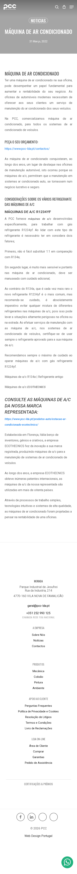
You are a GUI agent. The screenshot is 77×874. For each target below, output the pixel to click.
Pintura (38, 682)
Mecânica (38, 671)
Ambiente (38, 688)
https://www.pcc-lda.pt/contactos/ (27, 149)
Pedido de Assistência (38, 762)
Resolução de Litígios (38, 717)
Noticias (38, 20)
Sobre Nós (38, 635)
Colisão (38, 677)
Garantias (38, 757)
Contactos (38, 646)
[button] (72, 7)
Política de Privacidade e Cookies (38, 711)
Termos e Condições (38, 722)
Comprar (38, 751)
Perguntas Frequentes (38, 705)
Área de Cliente (38, 746)
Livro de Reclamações (38, 728)
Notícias (38, 640)
